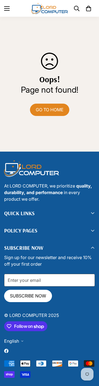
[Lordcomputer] (49, 8)
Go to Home (50, 109)
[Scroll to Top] (55, 356)
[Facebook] (6, 351)
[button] (88, 8)
